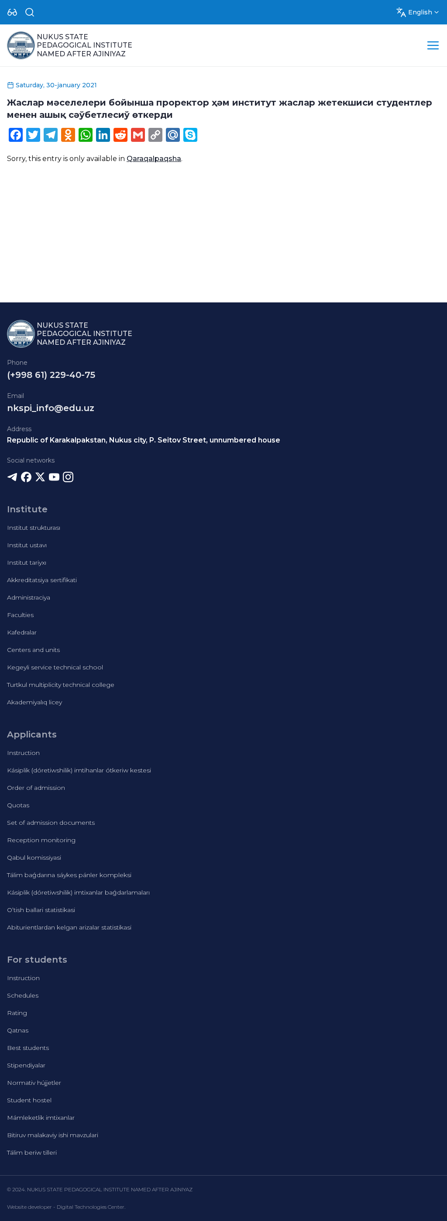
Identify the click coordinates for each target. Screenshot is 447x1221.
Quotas (18, 805)
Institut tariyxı (26, 562)
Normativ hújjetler (34, 1083)
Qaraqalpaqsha (154, 158)
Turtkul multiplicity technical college (60, 685)
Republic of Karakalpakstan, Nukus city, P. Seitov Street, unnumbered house (143, 440)
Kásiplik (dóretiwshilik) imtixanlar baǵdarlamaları (78, 892)
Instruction (23, 753)
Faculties (20, 615)
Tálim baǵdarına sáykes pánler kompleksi (69, 875)
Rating (17, 1013)
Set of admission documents (51, 823)
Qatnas (17, 1030)
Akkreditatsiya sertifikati (42, 580)
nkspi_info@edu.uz (50, 408)
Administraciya (28, 597)
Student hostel (29, 1100)
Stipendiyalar (26, 1065)
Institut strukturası (33, 528)
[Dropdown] (12, 12)
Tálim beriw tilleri (32, 1152)
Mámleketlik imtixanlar (41, 1118)
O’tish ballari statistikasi (41, 910)
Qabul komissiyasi (34, 857)
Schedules (22, 995)
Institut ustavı (27, 545)
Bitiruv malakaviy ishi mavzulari (52, 1135)
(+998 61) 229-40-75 (51, 375)
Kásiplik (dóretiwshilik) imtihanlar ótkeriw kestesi (79, 770)
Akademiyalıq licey (34, 702)
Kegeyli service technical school (55, 667)
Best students (28, 1048)
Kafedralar (22, 632)
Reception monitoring (41, 840)
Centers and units (33, 650)
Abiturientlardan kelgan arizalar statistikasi (69, 927)
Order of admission (36, 788)
